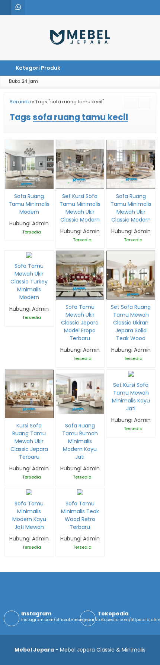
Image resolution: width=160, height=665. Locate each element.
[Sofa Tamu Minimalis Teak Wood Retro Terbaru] (80, 492)
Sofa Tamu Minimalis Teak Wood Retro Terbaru (80, 515)
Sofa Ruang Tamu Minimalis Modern (29, 204)
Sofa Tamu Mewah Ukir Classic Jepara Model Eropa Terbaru (80, 322)
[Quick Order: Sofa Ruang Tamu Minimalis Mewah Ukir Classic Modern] (111, 181)
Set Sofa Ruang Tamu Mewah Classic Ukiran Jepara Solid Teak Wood (131, 322)
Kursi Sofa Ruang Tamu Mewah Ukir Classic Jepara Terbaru (29, 441)
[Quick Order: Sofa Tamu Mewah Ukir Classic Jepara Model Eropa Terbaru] (61, 292)
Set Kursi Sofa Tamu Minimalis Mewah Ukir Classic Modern (80, 207)
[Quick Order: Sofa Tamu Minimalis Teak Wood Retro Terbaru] (61, 489)
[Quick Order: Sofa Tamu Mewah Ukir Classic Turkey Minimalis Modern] (10, 251)
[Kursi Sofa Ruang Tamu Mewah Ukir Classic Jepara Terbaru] (29, 393)
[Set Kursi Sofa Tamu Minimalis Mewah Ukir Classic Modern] (80, 163)
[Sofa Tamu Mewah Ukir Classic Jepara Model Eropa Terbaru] (80, 275)
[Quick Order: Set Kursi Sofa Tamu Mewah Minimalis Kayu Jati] (111, 370)
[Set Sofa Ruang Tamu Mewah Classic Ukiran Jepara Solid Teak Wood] (130, 275)
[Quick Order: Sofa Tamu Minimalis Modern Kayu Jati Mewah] (10, 489)
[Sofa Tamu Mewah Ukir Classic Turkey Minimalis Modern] (29, 254)
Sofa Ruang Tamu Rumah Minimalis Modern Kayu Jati (80, 441)
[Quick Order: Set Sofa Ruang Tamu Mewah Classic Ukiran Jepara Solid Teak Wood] (111, 292)
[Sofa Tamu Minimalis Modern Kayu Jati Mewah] (29, 492)
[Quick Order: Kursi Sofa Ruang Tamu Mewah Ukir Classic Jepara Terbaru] (10, 411)
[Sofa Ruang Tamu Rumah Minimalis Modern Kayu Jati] (80, 393)
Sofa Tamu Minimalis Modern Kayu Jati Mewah (29, 515)
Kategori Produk (37, 68)
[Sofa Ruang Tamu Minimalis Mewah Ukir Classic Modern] (130, 163)
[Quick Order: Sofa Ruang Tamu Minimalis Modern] (10, 181)
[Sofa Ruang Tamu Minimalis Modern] (29, 163)
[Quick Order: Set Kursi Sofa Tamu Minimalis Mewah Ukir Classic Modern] (61, 181)
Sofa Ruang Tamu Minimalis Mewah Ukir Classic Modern (131, 207)
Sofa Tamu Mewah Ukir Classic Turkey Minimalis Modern (29, 281)
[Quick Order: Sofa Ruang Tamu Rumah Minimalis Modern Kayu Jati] (61, 411)
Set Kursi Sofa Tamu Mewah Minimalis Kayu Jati (131, 396)
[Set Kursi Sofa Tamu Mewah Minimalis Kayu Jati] (131, 373)
